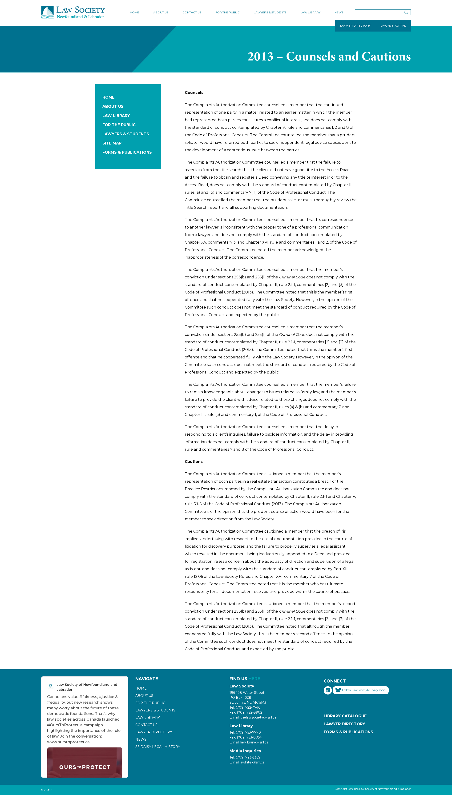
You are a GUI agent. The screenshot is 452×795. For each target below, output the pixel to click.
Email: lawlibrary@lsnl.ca (249, 742)
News (339, 12)
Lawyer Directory (153, 732)
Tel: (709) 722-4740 (245, 707)
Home (134, 12)
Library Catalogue (345, 716)
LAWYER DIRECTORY (355, 25)
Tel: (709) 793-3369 (245, 757)
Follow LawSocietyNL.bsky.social (364, 690)
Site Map (111, 143)
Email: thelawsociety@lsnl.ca (253, 717)
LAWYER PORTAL (393, 25)
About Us (160, 12)
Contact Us (191, 12)
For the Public (227, 12)
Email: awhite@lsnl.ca (247, 762)
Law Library (310, 12)
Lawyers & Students (270, 12)
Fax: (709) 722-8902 (246, 712)
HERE (254, 678)
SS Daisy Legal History (157, 747)
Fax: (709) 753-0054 (246, 737)
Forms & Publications (127, 152)
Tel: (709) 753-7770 (245, 732)
